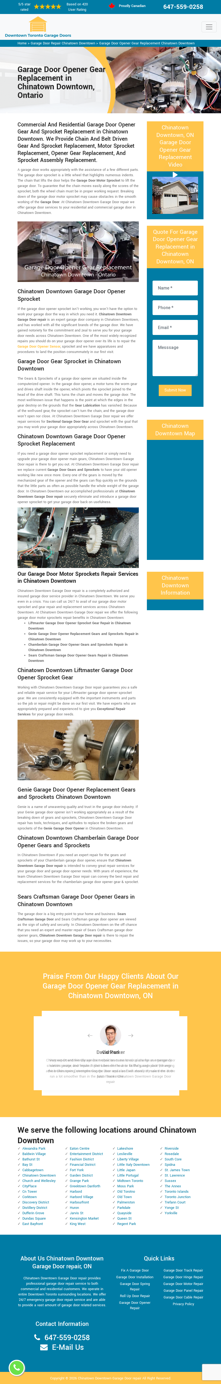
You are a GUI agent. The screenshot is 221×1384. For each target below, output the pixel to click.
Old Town (124, 1197)
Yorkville (171, 1213)
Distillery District (34, 1207)
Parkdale (123, 1207)
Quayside (124, 1213)
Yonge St (172, 1207)
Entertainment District (86, 1154)
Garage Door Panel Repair (183, 1290)
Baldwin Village (34, 1154)
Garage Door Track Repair (183, 1270)
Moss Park (125, 1186)
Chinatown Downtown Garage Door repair (109, 1378)
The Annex (173, 1186)
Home (22, 43)
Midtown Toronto (130, 1180)
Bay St (27, 1164)
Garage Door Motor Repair (183, 1283)
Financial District (82, 1164)
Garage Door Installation (134, 1277)
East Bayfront (32, 1223)
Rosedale (172, 1154)
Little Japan (126, 1170)
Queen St (124, 1218)
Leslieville (124, 1154)
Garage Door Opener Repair (134, 1305)
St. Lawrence (175, 1175)
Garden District (81, 1175)
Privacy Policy (183, 1304)
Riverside (172, 1148)
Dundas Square (34, 1218)
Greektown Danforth (85, 1186)
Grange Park (79, 1180)
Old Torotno (126, 1191)
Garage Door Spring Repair (135, 1286)
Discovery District (35, 1202)
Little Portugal (128, 1175)
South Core (173, 1159)
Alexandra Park (33, 1148)
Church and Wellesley (39, 1180)
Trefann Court (175, 1202)
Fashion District (82, 1159)
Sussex (170, 1180)
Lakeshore (125, 1148)
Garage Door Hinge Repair (183, 1277)
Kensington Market (84, 1218)
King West (77, 1223)
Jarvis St (76, 1213)
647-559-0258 (183, 7)
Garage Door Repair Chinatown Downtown (63, 43)
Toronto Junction (178, 1197)
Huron (74, 1207)
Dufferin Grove (33, 1213)
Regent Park (126, 1223)
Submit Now (175, 390)
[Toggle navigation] (209, 27)
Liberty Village (128, 1159)
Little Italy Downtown (133, 1164)
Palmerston (126, 1202)
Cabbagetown (32, 1170)
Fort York (77, 1170)
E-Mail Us (68, 1347)
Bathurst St (31, 1159)
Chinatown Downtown (39, 1175)
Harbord (76, 1191)
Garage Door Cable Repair (183, 1297)
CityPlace (29, 1186)
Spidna (170, 1164)
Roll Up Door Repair (135, 1296)
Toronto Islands (177, 1191)
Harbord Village (81, 1197)
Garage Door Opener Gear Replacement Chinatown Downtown (147, 43)
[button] (94, 1035)
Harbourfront (79, 1202)
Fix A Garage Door (135, 1270)
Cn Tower (29, 1191)
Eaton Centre (79, 1148)
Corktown (29, 1197)
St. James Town (177, 1170)
